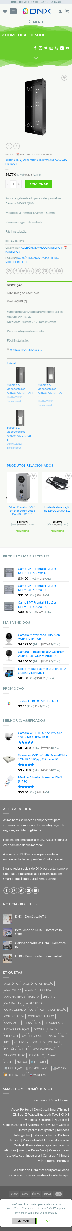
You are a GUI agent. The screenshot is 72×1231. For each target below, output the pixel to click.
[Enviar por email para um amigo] (30, 271)
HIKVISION (35, 1035)
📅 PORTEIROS (24, 154)
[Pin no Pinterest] (38, 271)
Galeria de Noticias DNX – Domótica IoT (40, 944)
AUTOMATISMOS (14, 996)
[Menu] (13, 11)
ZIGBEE (8, 1061)
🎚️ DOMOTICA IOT (37, 1068)
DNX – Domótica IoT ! (30, 916)
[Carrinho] (67, 11)
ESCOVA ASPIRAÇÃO (16, 1029)
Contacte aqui (53, 859)
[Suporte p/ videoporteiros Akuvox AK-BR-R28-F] (20, 375)
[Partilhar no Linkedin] (45, 271)
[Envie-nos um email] (51, 48)
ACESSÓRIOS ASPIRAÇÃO (38, 983)
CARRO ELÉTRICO (15, 1009)
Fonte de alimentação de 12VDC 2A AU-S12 (57, 509)
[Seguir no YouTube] (67, 48)
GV (24, 1035)
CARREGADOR (33, 1003)
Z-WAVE (52, 1055)
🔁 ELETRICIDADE (15, 1074)
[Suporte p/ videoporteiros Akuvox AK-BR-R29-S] (51, 375)
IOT (63, 1035)
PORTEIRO (51, 258)
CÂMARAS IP (11, 1022)
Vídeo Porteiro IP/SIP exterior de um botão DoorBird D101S (22, 511)
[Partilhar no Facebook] (16, 271)
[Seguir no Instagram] (40, 48)
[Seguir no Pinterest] (35, 890)
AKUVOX (38, 258)
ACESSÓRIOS (24, 258)
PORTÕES (10, 1048)
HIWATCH (52, 1035)
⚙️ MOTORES (38, 1061)
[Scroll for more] (36, 58)
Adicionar (38, 184)
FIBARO (52, 1029)
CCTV (33, 1009)
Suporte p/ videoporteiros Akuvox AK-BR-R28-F (20, 388)
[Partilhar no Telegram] (59, 271)
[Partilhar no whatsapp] (9, 271)
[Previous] (7, 506)
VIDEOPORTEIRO (16, 262)
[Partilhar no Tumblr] (52, 271)
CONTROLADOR (14, 1016)
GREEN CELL (11, 1035)
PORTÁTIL (54, 1042)
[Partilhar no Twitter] (23, 271)
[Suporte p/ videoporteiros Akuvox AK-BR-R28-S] (20, 418)
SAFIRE (23, 1048)
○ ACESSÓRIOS (44, 154)
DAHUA (27, 1022)
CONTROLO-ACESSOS (41, 1016)
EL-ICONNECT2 (54, 1022)
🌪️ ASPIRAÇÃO (13, 1068)
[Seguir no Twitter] (46, 48)
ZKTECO (22, 1061)
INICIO (9, 154)
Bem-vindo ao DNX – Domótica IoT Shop (39, 931)
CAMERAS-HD (12, 1003)
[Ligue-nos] (56, 48)
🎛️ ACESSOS (60, 1068)
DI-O (38, 1022)
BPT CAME (49, 996)
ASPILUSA (45, 990)
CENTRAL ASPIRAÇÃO (53, 1009)
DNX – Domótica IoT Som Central (38, 956)
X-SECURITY (36, 1055)
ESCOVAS (38, 1029)
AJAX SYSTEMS (12, 990)
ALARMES (30, 990)
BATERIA (33, 996)
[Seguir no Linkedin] (62, 48)
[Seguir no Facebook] (35, 48)
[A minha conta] (60, 11)
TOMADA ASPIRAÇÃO (44, 1048)
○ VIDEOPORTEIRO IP (50, 247)
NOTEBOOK (21, 1042)
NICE (7, 1042)
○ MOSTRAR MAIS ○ (25, 349)
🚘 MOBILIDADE (39, 1074)
